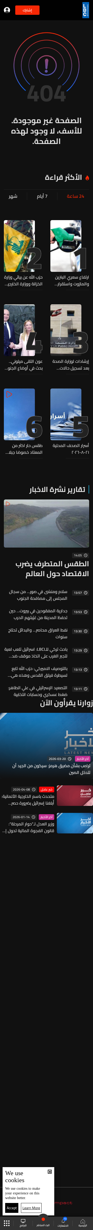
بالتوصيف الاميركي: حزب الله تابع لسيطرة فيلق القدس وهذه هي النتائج (39, 672)
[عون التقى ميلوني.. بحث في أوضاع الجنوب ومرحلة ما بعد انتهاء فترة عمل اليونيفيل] (23, 337)
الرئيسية (83, 1225)
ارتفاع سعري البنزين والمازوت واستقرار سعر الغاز (72, 280)
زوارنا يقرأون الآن (66, 703)
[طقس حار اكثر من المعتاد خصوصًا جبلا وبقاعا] (23, 422)
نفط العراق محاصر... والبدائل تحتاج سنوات (37, 633)
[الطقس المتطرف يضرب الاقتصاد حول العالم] (46, 538)
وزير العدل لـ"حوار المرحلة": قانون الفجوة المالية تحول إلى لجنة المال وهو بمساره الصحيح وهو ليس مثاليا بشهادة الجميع (27, 827)
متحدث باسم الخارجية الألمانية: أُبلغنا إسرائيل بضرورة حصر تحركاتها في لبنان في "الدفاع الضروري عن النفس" (28, 799)
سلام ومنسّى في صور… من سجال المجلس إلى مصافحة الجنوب (38, 595)
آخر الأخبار (83, 759)
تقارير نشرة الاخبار (57, 489)
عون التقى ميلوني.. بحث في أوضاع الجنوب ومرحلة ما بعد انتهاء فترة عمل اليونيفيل (23, 364)
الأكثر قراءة (63, 177)
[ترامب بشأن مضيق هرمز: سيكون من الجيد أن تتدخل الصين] (46, 746)
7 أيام (42, 196)
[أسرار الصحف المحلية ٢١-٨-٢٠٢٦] (69, 422)
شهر (13, 196)
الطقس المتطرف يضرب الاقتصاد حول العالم (52, 568)
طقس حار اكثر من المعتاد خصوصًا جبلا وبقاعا (26, 449)
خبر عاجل (46, 789)
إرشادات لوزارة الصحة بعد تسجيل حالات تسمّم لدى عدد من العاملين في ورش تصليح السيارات (70, 364)
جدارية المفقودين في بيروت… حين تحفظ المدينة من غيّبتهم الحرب (38, 614)
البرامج (23, 1225)
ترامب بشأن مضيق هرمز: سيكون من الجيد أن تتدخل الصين (51, 769)
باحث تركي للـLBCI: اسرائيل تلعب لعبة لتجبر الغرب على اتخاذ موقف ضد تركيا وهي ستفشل (35, 652)
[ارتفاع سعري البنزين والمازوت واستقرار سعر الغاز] (69, 253)
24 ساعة (75, 196)
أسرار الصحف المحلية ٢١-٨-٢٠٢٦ (71, 449)
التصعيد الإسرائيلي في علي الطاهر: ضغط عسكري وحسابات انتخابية (37, 691)
